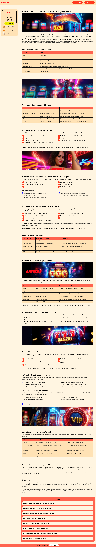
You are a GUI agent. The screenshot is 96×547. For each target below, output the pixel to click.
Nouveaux (10, 30)
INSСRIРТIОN (89, 2)
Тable (9, 33)
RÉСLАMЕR (9, 23)
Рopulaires (10, 27)
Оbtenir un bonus (53, 545)
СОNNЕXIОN (77, 2)
